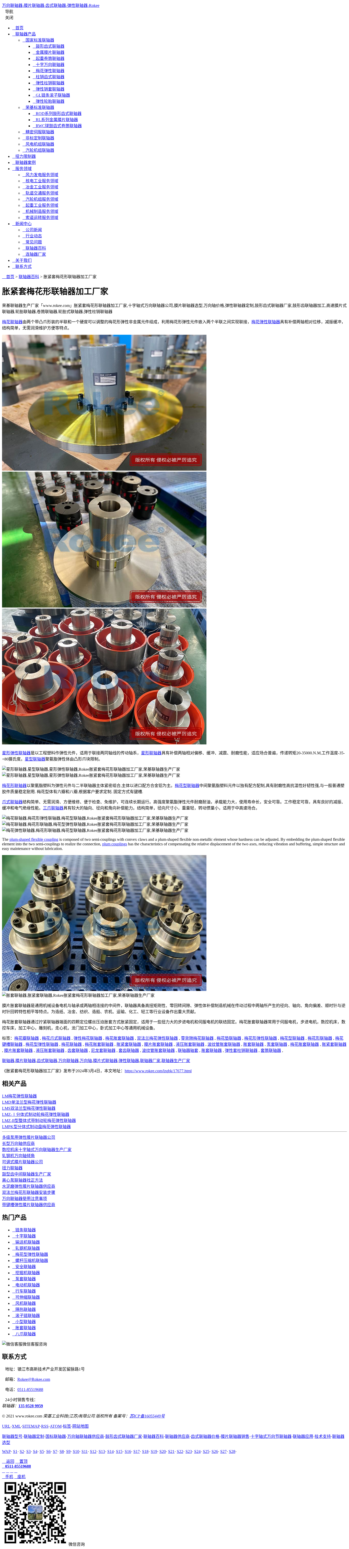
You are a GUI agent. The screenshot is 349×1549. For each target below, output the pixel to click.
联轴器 (8, 1061)
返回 (8, 1461)
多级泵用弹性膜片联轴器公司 (28, 1137)
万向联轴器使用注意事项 (24, 1198)
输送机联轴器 (26, 1242)
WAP (6, 1451)
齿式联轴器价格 (205, 1436)
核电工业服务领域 (40, 181)
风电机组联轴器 (38, 144)
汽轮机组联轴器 (38, 150)
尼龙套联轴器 (103, 1050)
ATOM (56, 1426)
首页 (18, 28)
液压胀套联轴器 (190, 1044)
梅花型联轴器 (187, 785)
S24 (197, 1451)
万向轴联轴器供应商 (85, 1436)
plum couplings (114, 844)
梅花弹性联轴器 (48, 71)
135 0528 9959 (30, 1406)
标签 (67, 1426)
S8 (62, 1451)
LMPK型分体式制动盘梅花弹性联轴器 (36, 1127)
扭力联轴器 (12, 1168)
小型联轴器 (24, 1322)
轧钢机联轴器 (26, 1248)
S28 (232, 1451)
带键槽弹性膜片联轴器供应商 (28, 1205)
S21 (171, 1451)
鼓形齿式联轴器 (48, 46)
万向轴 (86, 1061)
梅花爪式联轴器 (56, 1038)
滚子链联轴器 (26, 1315)
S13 (102, 1451)
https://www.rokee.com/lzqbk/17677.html (158, 1071)
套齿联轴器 (129, 1050)
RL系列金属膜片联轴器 (55, 120)
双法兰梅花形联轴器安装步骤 (28, 1192)
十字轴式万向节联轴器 (271, 1436)
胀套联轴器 (253, 1044)
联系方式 (22, 266)
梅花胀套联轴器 (119, 1038)
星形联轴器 (151, 753)
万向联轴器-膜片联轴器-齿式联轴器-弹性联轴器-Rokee (50, 5)
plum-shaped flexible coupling (33, 839)
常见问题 (32, 242)
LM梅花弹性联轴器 (19, 1096)
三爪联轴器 (53, 808)
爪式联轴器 (12, 802)
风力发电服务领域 (40, 175)
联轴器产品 (24, 34)
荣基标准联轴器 (38, 107)
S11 (85, 1451)
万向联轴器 (68, 1061)
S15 (119, 1451)
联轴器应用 (303, 1436)
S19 (154, 1451)
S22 (180, 1451)
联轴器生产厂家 (175, 1061)
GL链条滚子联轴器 (51, 95)
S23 (188, 1451)
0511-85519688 (30, 1389)
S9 (68, 1451)
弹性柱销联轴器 (48, 83)
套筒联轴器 (271, 1050)
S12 (93, 1451)
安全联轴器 (24, 1266)
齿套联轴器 (77, 1050)
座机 (20, 1477)
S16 (128, 1451)
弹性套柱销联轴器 (241, 1050)
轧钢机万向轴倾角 (18, 1156)
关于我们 (22, 260)
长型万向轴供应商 (18, 1143)
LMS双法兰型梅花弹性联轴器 (28, 1108)
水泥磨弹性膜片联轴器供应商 (28, 1186)
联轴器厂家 (150, 1061)
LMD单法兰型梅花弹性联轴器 (29, 1102)
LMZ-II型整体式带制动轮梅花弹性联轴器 (39, 1120)
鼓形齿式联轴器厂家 (123, 1436)
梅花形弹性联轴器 (260, 1038)
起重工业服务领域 (40, 205)
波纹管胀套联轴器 (223, 1044)
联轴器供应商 (177, 1436)
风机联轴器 (24, 1303)
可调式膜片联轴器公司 (22, 1162)
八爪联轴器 (24, 1334)
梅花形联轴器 (14, 785)
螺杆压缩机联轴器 (30, 1260)
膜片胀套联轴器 (158, 1044)
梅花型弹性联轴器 (42, 1044)
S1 (15, 1451)
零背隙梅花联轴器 (197, 1038)
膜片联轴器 (25, 1061)
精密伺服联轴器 (38, 132)
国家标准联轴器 (38, 40)
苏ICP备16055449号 (147, 1416)
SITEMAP (31, 1426)
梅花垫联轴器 (229, 1038)
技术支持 (323, 1436)
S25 (206, 1451)
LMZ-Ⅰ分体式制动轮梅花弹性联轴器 (35, 1114)
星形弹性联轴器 (16, 753)
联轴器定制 (34, 1436)
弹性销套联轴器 (48, 89)
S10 (76, 1451)
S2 (22, 1451)
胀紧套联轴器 (129, 1044)
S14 (110, 1451)
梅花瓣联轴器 (26, 1038)
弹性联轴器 (129, 1061)
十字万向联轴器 (48, 64)
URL (6, 1426)
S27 (223, 1451)
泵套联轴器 (277, 1044)
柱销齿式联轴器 (48, 77)
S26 (215, 1451)
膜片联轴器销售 (235, 1436)
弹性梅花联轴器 (88, 1038)
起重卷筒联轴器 (48, 58)
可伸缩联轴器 (26, 1297)
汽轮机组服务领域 (40, 199)
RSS (45, 1426)
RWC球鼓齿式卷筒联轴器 (57, 126)
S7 (55, 1451)
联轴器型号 (12, 1436)
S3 (28, 1451)
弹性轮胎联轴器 (48, 101)
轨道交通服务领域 (40, 193)
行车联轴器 (24, 1291)
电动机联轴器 (26, 1285)
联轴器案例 (24, 162)
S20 (162, 1451)
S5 (42, 1451)
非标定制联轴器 (38, 138)
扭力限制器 (24, 156)
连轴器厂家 (34, 254)
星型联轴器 (35, 759)
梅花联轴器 (12, 322)
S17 (136, 1451)
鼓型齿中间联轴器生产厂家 (26, 1174)
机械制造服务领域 (40, 211)
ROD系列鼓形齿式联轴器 (57, 113)
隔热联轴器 (24, 1309)
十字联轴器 (24, 1236)
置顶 (21, 1461)
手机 (7, 1477)
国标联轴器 (55, 1436)
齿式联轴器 (47, 1061)
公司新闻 (32, 230)
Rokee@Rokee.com (33, 1379)
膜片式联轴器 (105, 1061)
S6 (48, 1451)
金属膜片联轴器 (48, 52)
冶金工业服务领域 (40, 187)
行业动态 (32, 236)
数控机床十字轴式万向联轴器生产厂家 (37, 1149)
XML (16, 1426)
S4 (35, 1451)
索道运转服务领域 (40, 217)
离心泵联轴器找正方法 (22, 1180)
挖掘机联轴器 (26, 1273)
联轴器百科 (34, 248)
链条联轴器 (24, 1230)
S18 (145, 1451)
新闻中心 (22, 224)
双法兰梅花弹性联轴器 (157, 1038)
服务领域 (22, 168)
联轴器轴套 (188, 1050)
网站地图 (80, 1426)
